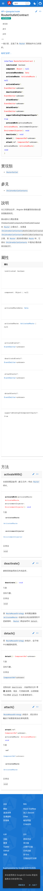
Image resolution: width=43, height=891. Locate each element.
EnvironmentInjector (13, 537)
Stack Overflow (29, 809)
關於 (5, 809)
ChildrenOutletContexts (16, 190)
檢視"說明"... (6, 53)
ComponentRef (10, 677)
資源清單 (7, 813)
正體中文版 (28, 847)
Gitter (25, 816)
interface (6, 18)
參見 (4, 29)
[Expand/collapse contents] (2, 39)
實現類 (5, 24)
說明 (4, 34)
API (2, 11)
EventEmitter (10, 347)
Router (22, 43)
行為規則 (27, 824)
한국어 (26, 854)
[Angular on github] (40, 3)
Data (26, 308)
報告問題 (27, 820)
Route (31, 238)
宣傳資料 (7, 816)
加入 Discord (28, 813)
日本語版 (27, 851)
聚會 (5, 843)
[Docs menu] (3, 3)
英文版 (26, 843)
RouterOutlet (12, 172)
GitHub (6, 851)
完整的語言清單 (30, 858)
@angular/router (13, 11)
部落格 (6, 820)
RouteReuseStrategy (15, 613)
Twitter (6, 847)
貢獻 (5, 854)
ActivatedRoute (27, 323)
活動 (5, 839)
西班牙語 (27, 839)
